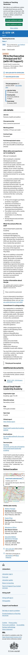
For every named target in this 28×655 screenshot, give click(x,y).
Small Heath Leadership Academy (15, 478)
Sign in (4, 35)
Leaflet (6, 501)
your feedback (21, 44)
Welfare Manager (10, 509)
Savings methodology (8, 627)
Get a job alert (10, 549)
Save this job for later (12, 77)
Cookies (4, 623)
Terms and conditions (8, 625)
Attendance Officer (11, 527)
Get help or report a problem (11, 610)
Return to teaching (8, 583)
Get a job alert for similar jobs (15, 72)
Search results (11, 49)
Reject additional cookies (14, 24)
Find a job (5, 577)
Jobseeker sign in (7, 574)
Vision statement (7, 629)
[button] (17, 488)
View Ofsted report (9, 421)
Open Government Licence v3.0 (12, 637)
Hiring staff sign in (7, 598)
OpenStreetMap (16, 501)
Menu (4, 41)
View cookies (14, 28)
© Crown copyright (14, 651)
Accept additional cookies (14, 20)
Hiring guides (6, 601)
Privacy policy (13, 623)
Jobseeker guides (7, 580)
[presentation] (14, 488)
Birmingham (9, 555)
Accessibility (20, 625)
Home (3, 49)
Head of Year (9, 518)
